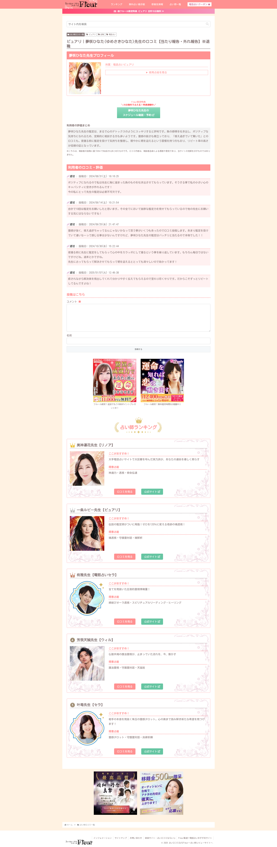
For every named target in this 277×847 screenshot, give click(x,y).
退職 (102, 34)
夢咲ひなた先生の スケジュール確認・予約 (137, 112)
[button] (207, 24)
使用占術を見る (158, 72)
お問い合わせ (136, 838)
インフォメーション (102, 838)
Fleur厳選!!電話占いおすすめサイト (195, 838)
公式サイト (150, 491)
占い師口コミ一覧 (77, 34)
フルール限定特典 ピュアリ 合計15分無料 (140, 11)
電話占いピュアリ (119, 64)
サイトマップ (121, 838)
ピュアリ (92, 34)
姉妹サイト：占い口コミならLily (160, 838)
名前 (69, 335)
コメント (74, 301)
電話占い (112, 34)
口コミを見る (125, 491)
